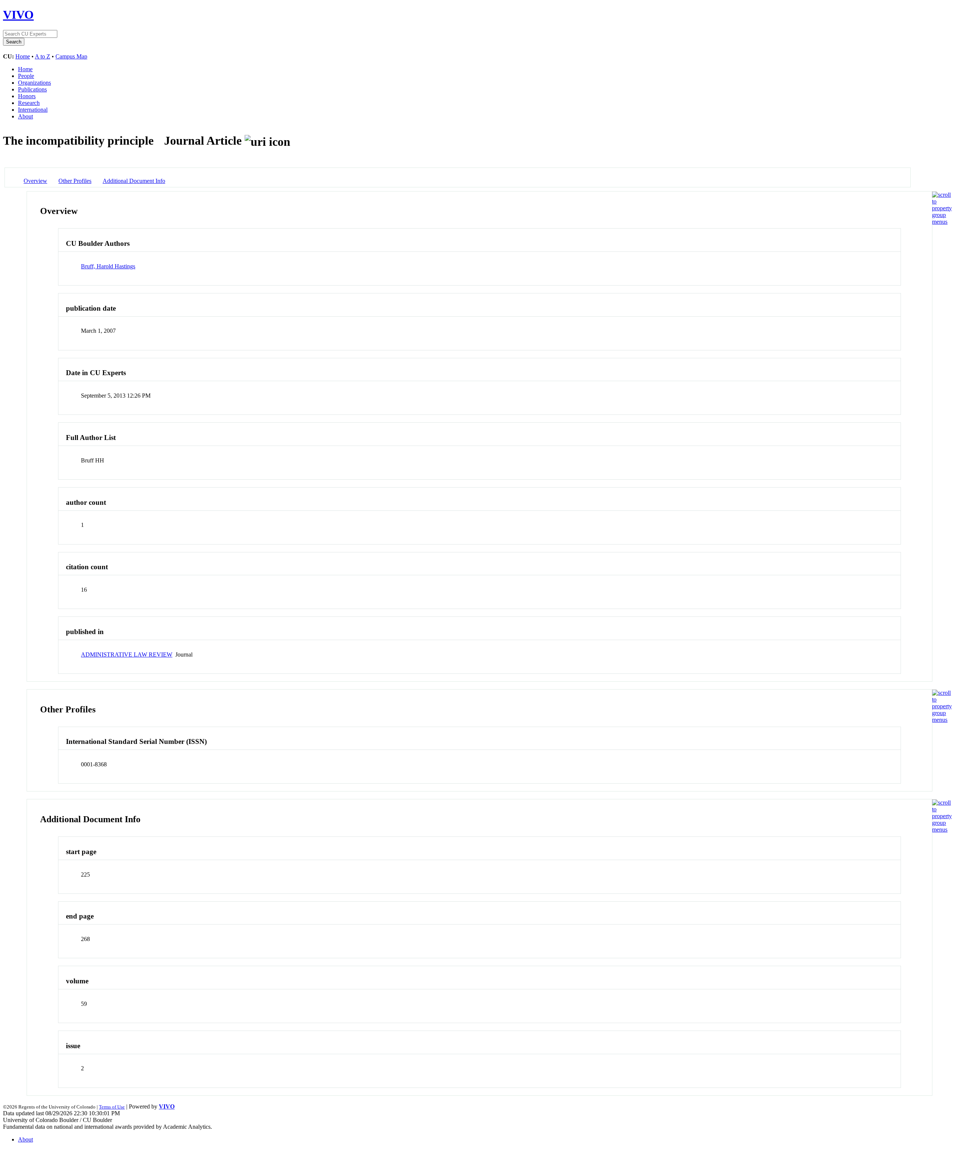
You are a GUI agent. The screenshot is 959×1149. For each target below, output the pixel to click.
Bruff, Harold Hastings (108, 266)
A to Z (42, 56)
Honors (27, 96)
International (33, 109)
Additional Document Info (134, 181)
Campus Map (71, 56)
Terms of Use (112, 1107)
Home (22, 56)
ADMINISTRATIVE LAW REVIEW (126, 654)
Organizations (34, 82)
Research (29, 103)
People (26, 76)
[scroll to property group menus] (942, 221)
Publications (32, 89)
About (25, 116)
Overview (35, 181)
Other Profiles (74, 181)
